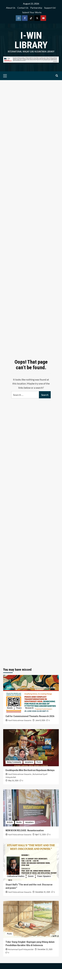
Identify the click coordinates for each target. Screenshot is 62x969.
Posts (39, 762)
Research (29, 708)
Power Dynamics (44, 876)
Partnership (36, 7)
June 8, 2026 (40, 720)
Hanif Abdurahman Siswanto (19, 720)
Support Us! (50, 7)
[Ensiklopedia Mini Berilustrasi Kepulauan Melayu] (31, 747)
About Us (10, 7)
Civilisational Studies (15, 876)
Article (10, 822)
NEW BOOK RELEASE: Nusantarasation (25, 830)
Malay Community (14, 762)
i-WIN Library (31, 40)
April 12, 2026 (40, 834)
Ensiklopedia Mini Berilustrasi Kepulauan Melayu (30, 770)
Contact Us (22, 7)
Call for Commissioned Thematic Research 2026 (30, 716)
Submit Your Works (31, 12)
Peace (19, 708)
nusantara (29, 762)
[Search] (57, 76)
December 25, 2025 (42, 892)
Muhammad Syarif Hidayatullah (21, 949)
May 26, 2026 (13, 780)
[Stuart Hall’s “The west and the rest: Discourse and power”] (31, 861)
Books (19, 822)
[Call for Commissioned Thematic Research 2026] (31, 693)
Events (10, 708)
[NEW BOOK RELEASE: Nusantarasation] (31, 807)
